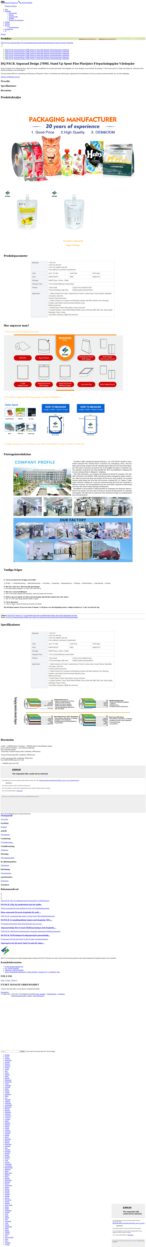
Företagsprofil (6, 815)
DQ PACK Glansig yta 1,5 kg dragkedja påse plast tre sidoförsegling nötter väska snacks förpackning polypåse (42, 615)
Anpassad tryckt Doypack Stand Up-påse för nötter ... (23, 943)
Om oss (7, 25)
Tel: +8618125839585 (12, 968)
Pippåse (11, 15)
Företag (7, 22)
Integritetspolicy (6, 996)
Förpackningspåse (38, 996)
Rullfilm (11, 18)
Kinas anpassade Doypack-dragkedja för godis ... (21, 912)
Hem (6, 9)
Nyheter (7, 24)
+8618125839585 (26, 3)
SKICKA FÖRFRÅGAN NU (10, 77)
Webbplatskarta (52, 994)
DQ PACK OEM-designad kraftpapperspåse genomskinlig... (25, 935)
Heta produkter (41, 994)
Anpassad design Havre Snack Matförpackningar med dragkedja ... (28, 928)
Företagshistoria (14, 27)
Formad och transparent (16, 20)
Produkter (8, 11)
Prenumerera (5, 992)
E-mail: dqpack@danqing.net (14, 966)
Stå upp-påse (13, 13)
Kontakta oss (9, 29)
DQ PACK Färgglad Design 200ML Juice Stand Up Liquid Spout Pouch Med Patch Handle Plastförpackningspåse (42, 617)
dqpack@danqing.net (11, 3)
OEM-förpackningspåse (18, 996)
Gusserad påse (13, 16)
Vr (5, 31)
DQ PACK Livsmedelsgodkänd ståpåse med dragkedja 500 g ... (27, 920)
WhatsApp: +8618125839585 (14, 970)
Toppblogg (61, 994)
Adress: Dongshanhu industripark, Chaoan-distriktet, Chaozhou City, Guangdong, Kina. (32, 972)
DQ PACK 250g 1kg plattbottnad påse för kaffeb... (21, 904)
